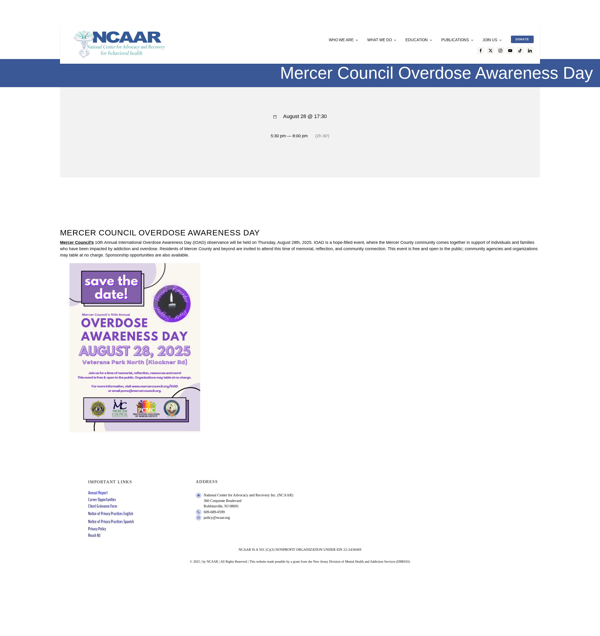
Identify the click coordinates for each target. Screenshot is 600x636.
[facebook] (480, 50)
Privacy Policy (97, 529)
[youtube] (510, 50)
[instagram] (500, 50)
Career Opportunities (102, 499)
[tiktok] (520, 50)
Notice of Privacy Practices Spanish (111, 521)
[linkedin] (530, 50)
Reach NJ (94, 535)
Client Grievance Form (102, 506)
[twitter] (490, 50)
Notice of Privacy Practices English (110, 513)
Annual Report (98, 493)
